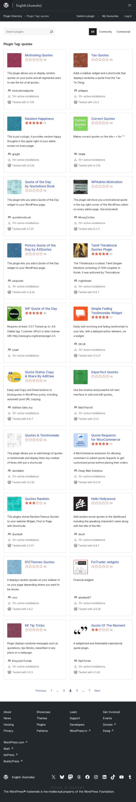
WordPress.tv (80, 731)
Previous (41, 690)
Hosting (9, 724)
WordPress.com (16, 742)
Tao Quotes (100, 55)
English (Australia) (23, 777)
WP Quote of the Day (41, 308)
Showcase (43, 712)
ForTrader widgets (105, 562)
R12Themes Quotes (40, 562)
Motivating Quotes (39, 55)
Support (75, 718)
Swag (108, 731)
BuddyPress (13, 761)
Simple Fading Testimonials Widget (106, 311)
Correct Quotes (103, 118)
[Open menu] (130, 5)
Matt (8, 748)
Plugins (41, 724)
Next (97, 690)
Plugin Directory (13, 16)
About (7, 712)
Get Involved (111, 712)
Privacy (8, 731)
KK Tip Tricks (35, 625)
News (7, 718)
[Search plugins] (51, 31)
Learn (73, 712)
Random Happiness (39, 118)
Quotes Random (37, 499)
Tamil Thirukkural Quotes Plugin (104, 247)
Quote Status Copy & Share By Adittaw (39, 374)
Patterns (42, 731)
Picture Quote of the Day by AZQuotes (40, 247)
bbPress (11, 755)
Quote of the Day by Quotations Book (40, 184)
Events (107, 718)
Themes (42, 718)
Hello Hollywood (103, 499)
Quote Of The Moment (108, 625)
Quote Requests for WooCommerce (105, 437)
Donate (109, 724)
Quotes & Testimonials (42, 435)
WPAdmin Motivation (106, 182)
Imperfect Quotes (104, 372)
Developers (77, 724)
